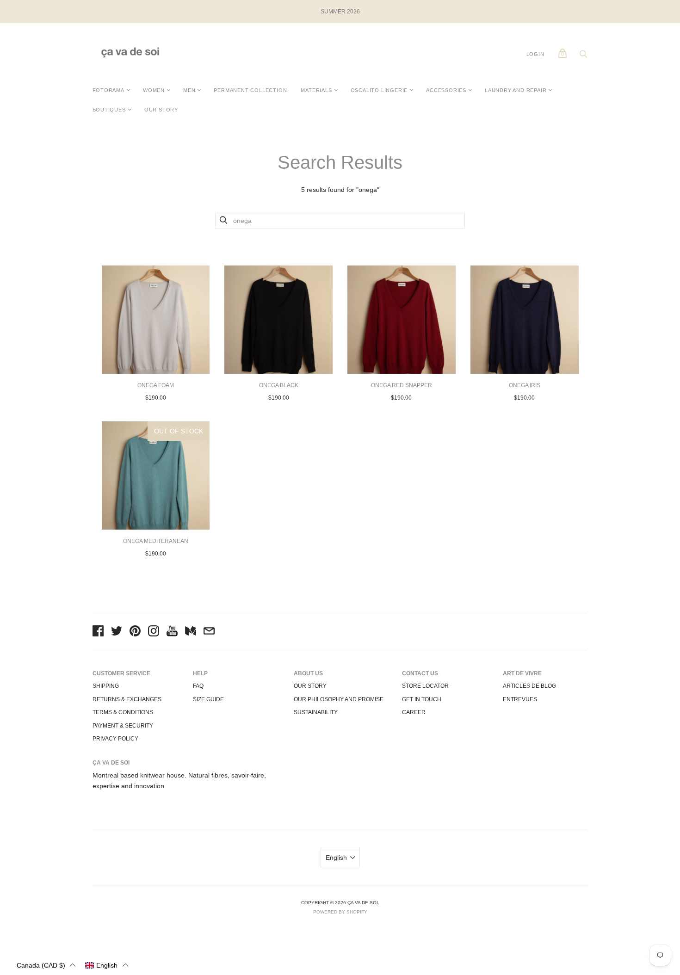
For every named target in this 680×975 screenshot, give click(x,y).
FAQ (198, 686)
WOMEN (154, 90)
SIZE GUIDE (208, 699)
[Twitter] (116, 632)
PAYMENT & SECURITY (123, 725)
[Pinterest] (135, 632)
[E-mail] (209, 632)
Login (535, 54)
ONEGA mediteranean (155, 541)
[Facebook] (98, 632)
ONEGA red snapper (401, 385)
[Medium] (190, 632)
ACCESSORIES (446, 90)
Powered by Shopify (340, 911)
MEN (189, 90)
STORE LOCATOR (425, 686)
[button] (46, 965)
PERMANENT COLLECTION (250, 90)
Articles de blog (529, 686)
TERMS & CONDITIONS (123, 712)
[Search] (583, 56)
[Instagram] (153, 632)
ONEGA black (278, 385)
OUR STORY (161, 109)
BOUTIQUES (109, 109)
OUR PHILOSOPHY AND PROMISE (338, 699)
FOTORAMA (108, 90)
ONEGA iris (524, 385)
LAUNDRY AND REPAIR (515, 90)
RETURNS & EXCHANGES (127, 699)
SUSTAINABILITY (316, 712)
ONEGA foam (155, 385)
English (336, 857)
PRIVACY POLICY (115, 738)
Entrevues (520, 699)
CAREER (414, 712)
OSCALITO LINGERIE (379, 90)
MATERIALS (316, 90)
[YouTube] (172, 632)
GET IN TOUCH (421, 699)
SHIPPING (106, 686)
